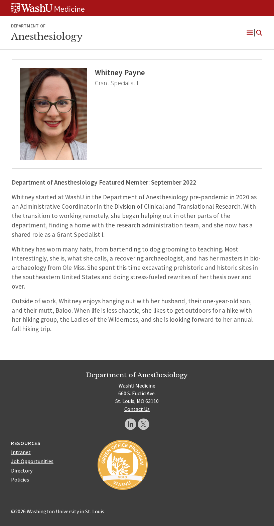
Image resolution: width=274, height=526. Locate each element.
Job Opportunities (32, 461)
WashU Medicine (137, 385)
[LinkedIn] (130, 424)
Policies (20, 479)
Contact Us (137, 409)
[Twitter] (143, 424)
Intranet (21, 452)
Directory (21, 470)
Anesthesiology (47, 36)
